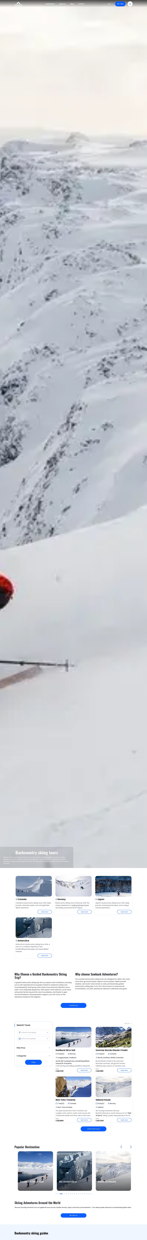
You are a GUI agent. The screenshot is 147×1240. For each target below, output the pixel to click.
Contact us (73, 1005)
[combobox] (110, 4)
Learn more (46, 912)
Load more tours (93, 1129)
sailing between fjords (80, 905)
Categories (21, 1056)
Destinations (50, 4)
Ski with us (73, 1215)
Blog (72, 4)
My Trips (120, 4)
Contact (81, 4)
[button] (22, 1186)
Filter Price (21, 1048)
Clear (33, 1062)
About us (62, 4)
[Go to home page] (18, 4)
